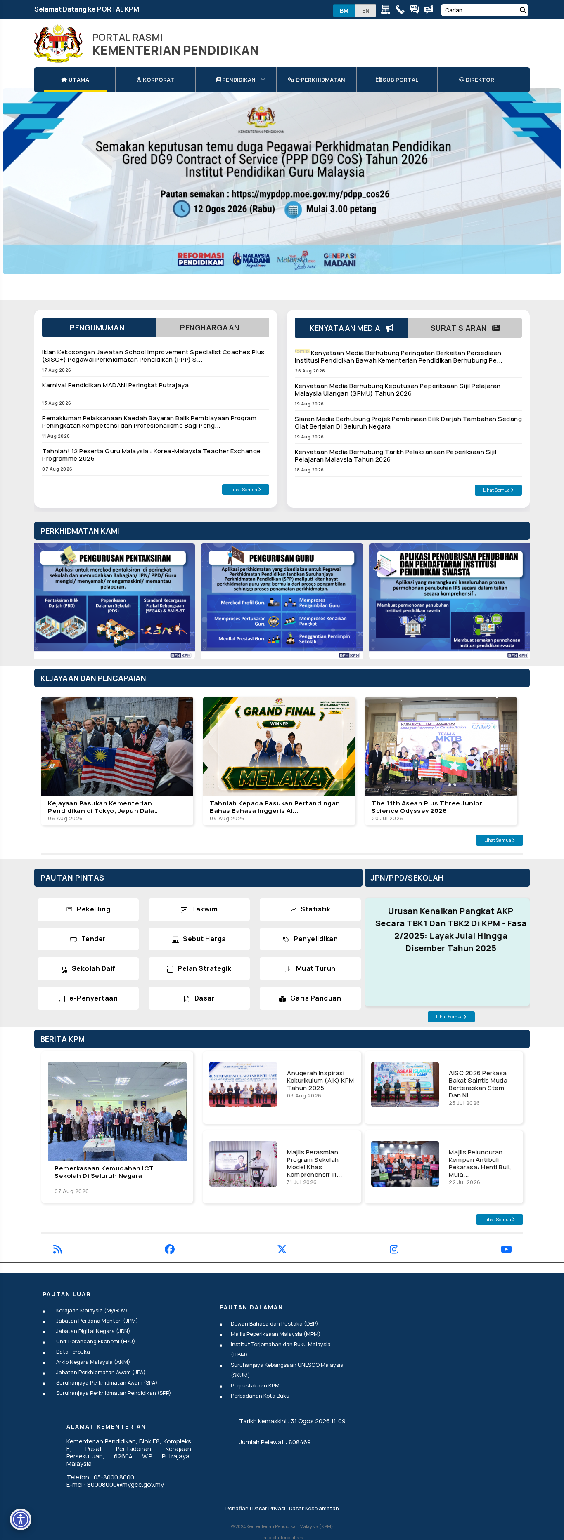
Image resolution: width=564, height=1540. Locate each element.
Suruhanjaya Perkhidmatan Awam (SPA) (107, 1382)
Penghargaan (212, 327)
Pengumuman (99, 327)
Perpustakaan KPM (255, 1385)
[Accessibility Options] (20, 1519)
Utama (78, 79)
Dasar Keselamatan (314, 1508)
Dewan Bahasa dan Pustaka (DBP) (274, 1323)
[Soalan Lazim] (416, 10)
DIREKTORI (480, 79)
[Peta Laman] (387, 10)
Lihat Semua (244, 489)
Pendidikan (238, 79)
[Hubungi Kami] (402, 10)
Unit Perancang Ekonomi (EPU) (95, 1341)
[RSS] (57, 1251)
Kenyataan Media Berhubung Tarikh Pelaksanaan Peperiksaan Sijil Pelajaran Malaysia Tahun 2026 (395, 455)
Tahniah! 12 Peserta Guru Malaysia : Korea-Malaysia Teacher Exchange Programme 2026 (151, 455)
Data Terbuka (73, 1351)
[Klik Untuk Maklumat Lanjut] (282, 181)
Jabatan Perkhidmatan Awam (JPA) (101, 1372)
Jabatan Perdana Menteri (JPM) (97, 1320)
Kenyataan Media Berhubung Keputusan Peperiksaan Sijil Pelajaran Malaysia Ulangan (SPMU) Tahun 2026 (398, 389)
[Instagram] (394, 1251)
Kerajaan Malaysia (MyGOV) (92, 1310)
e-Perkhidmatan (319, 79)
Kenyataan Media (348, 327)
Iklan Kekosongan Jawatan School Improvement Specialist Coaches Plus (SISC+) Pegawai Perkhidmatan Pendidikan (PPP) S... (153, 356)
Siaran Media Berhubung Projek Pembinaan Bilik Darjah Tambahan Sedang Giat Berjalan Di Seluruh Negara (408, 422)
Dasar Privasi (268, 1508)
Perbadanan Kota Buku (260, 1395)
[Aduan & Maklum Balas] (431, 10)
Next (515, 604)
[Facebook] (170, 1251)
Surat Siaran (462, 327)
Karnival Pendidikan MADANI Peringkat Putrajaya (115, 385)
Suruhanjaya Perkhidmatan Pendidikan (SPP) (113, 1392)
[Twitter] (282, 1251)
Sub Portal (400, 79)
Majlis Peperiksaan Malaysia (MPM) (276, 1333)
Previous (49, 604)
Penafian (237, 1508)
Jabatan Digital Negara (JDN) (93, 1331)
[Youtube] (506, 1251)
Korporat (158, 79)
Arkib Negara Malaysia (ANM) (93, 1362)
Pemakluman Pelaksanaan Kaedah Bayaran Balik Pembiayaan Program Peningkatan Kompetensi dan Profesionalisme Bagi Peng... (149, 422)
